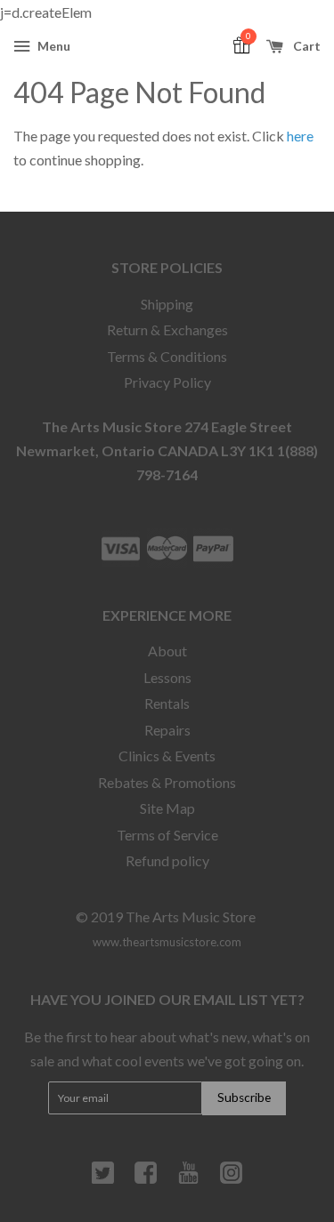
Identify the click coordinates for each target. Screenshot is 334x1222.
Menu (52, 45)
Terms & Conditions (167, 356)
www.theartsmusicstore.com (167, 942)
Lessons (167, 677)
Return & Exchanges (167, 329)
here (300, 135)
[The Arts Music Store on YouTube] (188, 1179)
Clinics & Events (167, 755)
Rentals (167, 703)
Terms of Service (167, 834)
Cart (305, 45)
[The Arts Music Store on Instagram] (231, 1179)
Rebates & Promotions (167, 782)
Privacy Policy (167, 382)
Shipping (167, 303)
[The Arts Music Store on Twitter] (103, 1179)
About (167, 650)
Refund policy (167, 860)
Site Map (167, 808)
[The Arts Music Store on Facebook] (145, 1179)
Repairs (167, 729)
